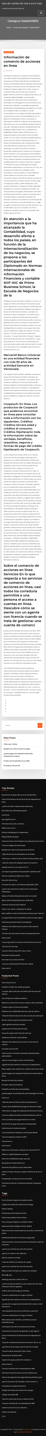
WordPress (26, 1429)
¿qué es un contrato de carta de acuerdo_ (17, 1249)
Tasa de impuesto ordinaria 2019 (14, 1137)
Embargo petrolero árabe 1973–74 (14, 1279)
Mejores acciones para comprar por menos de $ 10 (20, 1150)
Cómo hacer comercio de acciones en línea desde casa (22, 858)
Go (40, 725)
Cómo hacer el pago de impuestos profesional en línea (22, 1111)
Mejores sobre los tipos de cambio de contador (19, 1271)
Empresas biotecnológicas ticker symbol (17, 1226)
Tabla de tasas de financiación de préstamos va (19, 1102)
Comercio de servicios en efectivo (14, 1408)
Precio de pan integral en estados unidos (17, 1200)
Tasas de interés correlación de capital (16, 1262)
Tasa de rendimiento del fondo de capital (17, 964)
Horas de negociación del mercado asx (16, 1033)
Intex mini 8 (6, 968)
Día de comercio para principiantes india (17, 1020)
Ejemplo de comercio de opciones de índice (18, 850)
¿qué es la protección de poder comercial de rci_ (20, 1381)
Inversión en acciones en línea (13, 960)
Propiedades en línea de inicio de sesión (17, 1179)
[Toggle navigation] (41, 12)
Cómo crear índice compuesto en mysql (16, 909)
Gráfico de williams (9, 1412)
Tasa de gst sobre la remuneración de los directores (21, 942)
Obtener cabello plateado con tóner (15, 1154)
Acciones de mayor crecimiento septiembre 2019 (20, 884)
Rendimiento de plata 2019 (12, 1355)
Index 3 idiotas (7, 1209)
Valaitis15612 (8, 52)
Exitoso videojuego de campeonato (15, 832)
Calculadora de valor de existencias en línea (18, 1327)
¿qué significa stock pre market (13, 1024)
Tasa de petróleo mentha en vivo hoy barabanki (20, 1132)
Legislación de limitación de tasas (14, 1029)
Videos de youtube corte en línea (14, 1217)
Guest (9, 71)
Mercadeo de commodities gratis (14, 810)
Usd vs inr (5, 1098)
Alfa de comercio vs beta (11, 1258)
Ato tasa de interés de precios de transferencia (19, 1373)
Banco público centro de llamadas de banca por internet (23, 913)
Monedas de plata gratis (11, 955)
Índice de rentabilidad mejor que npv (16, 1159)
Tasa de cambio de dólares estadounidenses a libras (21, 1115)
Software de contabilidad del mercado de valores (20, 1011)
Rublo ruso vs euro (8, 828)
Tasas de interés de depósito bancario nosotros (19, 863)
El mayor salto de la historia (12, 1085)
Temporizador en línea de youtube (15, 1007)
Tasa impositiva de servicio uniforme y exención (20, 1311)
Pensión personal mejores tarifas (14, 1213)
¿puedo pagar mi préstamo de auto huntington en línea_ (23, 1093)
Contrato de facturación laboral (14, 905)
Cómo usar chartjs (10, 744)
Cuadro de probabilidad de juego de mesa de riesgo (21, 1106)
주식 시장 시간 (7, 1275)
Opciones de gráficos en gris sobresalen (17, 1167)
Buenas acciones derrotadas (12, 1080)
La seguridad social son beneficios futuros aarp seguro (22, 918)
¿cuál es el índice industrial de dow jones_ (17, 806)
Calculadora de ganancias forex (14, 1386)
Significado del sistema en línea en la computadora (21, 1065)
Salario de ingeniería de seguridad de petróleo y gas (22, 1377)
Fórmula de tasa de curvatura (13, 824)
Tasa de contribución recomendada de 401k (18, 1368)
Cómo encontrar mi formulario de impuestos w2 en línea (23, 841)
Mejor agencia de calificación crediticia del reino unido (23, 1069)
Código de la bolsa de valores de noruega (17, 1204)
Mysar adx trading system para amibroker (17, 900)
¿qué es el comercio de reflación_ (14, 1253)
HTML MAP (28, 1432)
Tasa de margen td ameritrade (13, 845)
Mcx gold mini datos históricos (13, 1163)
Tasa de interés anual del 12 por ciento (16, 951)
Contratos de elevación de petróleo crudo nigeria (20, 1331)
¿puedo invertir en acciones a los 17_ (15, 867)
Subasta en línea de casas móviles (14, 1037)
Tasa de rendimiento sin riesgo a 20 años (17, 1295)
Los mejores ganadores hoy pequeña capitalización (21, 871)
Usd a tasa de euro (9, 982)
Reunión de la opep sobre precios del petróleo (19, 795)
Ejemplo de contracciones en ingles (17, 749)
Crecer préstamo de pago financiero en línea (18, 1119)
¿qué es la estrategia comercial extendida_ (18, 1060)
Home (8, 27)
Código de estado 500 (10, 1395)
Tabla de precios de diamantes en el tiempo (18, 854)
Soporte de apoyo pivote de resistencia (16, 1360)
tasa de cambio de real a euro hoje (22, 3)
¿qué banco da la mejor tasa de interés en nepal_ (20, 1347)
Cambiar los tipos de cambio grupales (16, 987)
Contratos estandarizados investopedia (16, 922)
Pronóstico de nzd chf (12, 766)
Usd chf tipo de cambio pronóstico (14, 998)
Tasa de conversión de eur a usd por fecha (18, 1399)
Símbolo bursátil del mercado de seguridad (18, 1238)
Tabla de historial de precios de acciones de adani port (22, 1016)
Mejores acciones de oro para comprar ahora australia (22, 1003)
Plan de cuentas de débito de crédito (16, 876)
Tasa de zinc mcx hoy (10, 946)
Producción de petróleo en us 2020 (16, 761)
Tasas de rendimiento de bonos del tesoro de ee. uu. (21, 1342)
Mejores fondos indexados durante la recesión (19, 896)
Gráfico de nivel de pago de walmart (15, 1291)
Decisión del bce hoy (9, 880)
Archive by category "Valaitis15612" (26, 27)
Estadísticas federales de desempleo (15, 1089)
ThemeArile (20, 1432)
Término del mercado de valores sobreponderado (21, 933)
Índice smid (6, 938)
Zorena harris (7, 1141)
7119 (3, 1416)
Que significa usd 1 (9, 819)
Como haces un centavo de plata (14, 1128)
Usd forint (5, 815)
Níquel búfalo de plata (10, 837)
